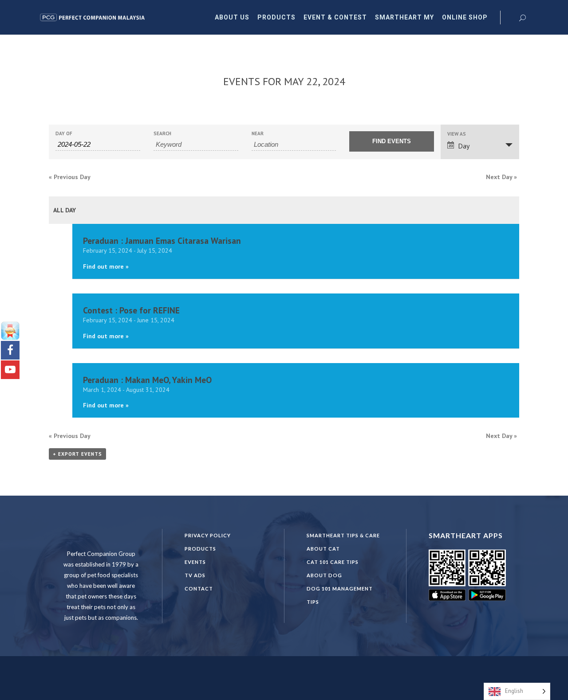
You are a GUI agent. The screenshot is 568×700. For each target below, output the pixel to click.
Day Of (63, 133)
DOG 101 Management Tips (340, 595)
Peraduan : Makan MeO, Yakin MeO (147, 379)
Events (195, 562)
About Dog (324, 575)
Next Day (501, 177)
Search (162, 133)
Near (258, 133)
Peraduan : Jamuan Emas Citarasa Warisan (162, 240)
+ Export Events (77, 454)
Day (463, 145)
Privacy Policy (208, 535)
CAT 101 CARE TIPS (333, 562)
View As (456, 134)
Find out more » (106, 266)
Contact (199, 588)
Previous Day (70, 177)
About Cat (323, 548)
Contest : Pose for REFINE (131, 310)
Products (200, 548)
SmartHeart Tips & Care (343, 535)
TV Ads (195, 575)
